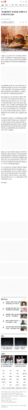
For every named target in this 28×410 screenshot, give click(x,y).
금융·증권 (24, 373)
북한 (17, 373)
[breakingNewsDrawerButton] (23, 1)
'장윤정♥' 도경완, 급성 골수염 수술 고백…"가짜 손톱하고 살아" (13, 316)
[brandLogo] (3, 1)
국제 (24, 370)
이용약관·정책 (18, 388)
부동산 (10, 376)
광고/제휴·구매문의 (11, 388)
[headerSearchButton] (21, 1)
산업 (2, 8)
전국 (3, 373)
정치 (3, 370)
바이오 (24, 376)
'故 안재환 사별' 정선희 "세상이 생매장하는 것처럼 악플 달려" (12, 310)
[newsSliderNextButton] (25, 299)
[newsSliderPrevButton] (22, 299)
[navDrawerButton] (26, 1)
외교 (10, 373)
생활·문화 (3, 379)
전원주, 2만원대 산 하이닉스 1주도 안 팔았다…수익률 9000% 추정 (13, 322)
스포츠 (3, 354)
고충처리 (24, 388)
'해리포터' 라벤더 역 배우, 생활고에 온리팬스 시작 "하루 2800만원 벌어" (13, 303)
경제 (17, 370)
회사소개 (4, 388)
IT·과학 (17, 376)
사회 (10, 370)
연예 (2, 336)
